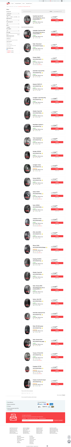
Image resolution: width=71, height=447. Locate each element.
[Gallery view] (61, 11)
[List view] (59, 11)
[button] (69, 436)
